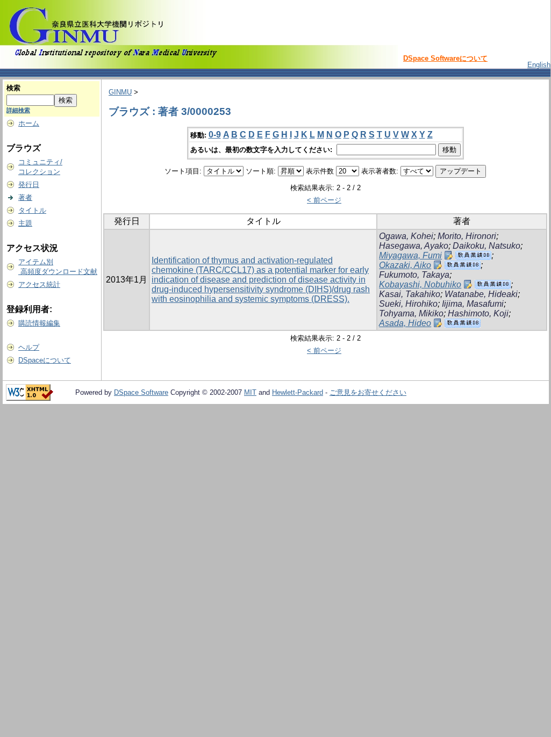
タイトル (32, 210)
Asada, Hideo (405, 323)
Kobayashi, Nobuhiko (420, 284)
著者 (25, 197)
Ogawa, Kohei (406, 236)
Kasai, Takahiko (409, 294)
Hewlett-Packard (297, 392)
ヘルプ (28, 347)
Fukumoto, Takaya (414, 274)
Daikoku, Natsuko (486, 245)
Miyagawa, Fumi (410, 255)
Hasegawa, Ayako (413, 245)
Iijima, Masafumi (473, 303)
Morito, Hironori (467, 236)
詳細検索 (18, 110)
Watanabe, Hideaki (481, 294)
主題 (25, 223)
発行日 (28, 184)
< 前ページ (324, 200)
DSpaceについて (44, 360)
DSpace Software (141, 392)
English (538, 65)
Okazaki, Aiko (405, 265)
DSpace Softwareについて (445, 58)
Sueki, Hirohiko (408, 303)
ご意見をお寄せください (368, 392)
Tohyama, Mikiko (411, 313)
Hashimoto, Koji (478, 313)
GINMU (120, 92)
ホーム (28, 123)
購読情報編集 (39, 323)
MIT (250, 392)
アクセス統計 (39, 284)
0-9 (215, 134)
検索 (13, 88)
